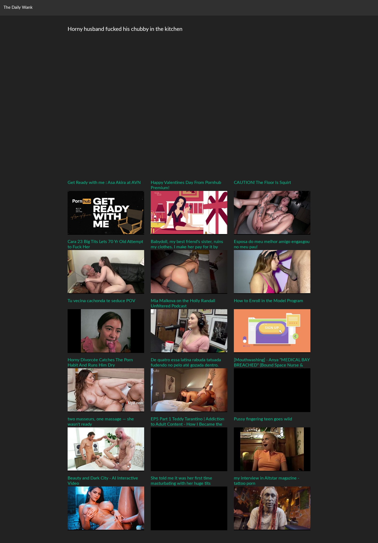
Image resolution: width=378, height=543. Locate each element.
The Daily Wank (18, 7)
